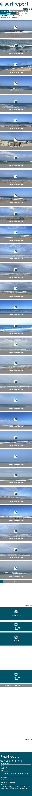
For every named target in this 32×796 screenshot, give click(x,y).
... (17, 581)
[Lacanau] (11, 19)
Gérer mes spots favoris (11, 685)
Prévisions (4, 767)
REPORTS (4, 765)
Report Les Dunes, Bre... (16, 35)
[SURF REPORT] (9, 758)
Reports (16, 628)
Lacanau (8, 13)
